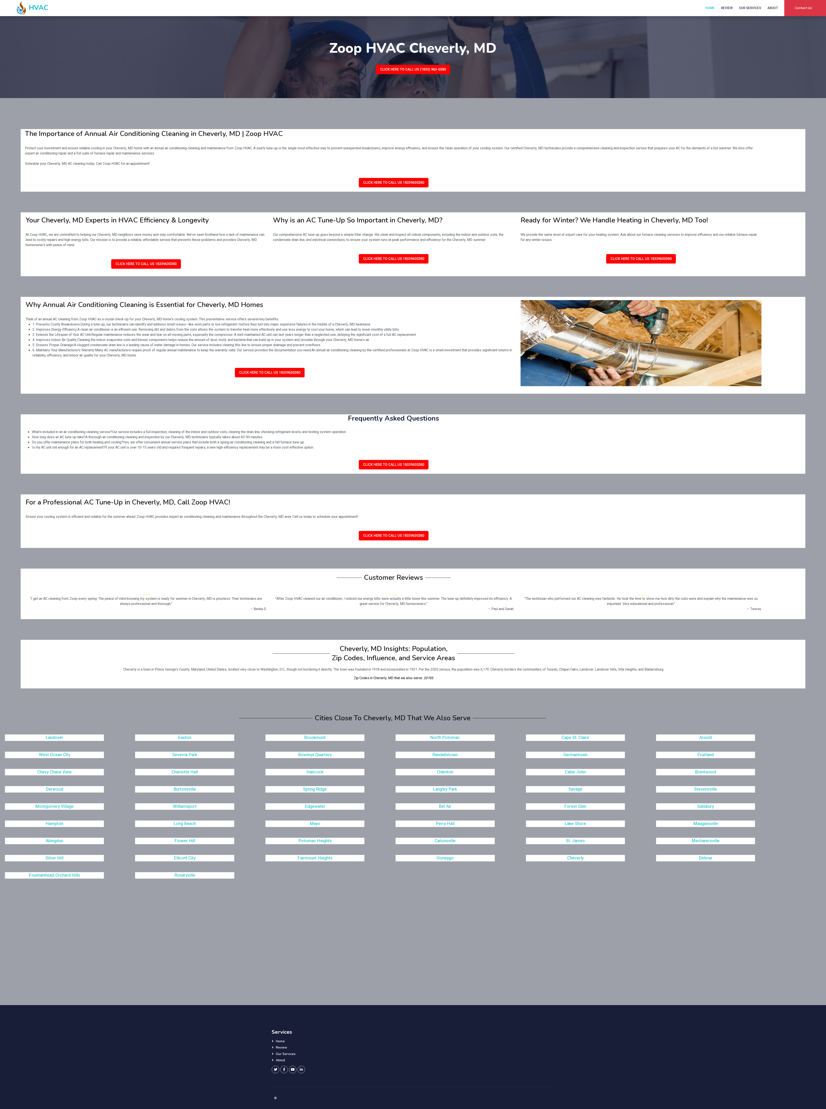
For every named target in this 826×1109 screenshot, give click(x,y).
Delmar (705, 858)
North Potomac (445, 737)
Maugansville (705, 824)
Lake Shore (575, 824)
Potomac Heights (315, 841)
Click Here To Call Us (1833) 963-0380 (413, 69)
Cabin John (575, 772)
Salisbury (705, 806)
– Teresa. (754, 609)
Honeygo (445, 858)
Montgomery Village (54, 806)
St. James (575, 841)
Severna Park (184, 755)
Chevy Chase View (54, 772)
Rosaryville (184, 875)
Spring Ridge (315, 789)
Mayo (315, 824)
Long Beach (185, 824)
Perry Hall (445, 824)
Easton (184, 737)
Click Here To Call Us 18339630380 (393, 182)
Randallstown (445, 755)
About (772, 8)
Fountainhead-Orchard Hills (54, 875)
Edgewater (315, 806)
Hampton (54, 824)
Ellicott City (185, 858)
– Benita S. (258, 609)
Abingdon (54, 841)
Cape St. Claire (575, 737)
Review (727, 8)
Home (710, 8)
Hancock (315, 772)
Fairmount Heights (314, 858)
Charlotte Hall (185, 772)
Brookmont (315, 737)
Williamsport (185, 806)
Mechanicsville (706, 841)
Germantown (575, 755)
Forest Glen (575, 806)
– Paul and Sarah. (501, 609)
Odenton (445, 772)
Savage (575, 789)
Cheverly (575, 858)
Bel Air (445, 806)
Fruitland (705, 755)
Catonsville (445, 841)
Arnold (705, 737)
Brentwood (705, 772)
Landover (54, 737)
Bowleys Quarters (315, 755)
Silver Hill (54, 858)
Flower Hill (184, 841)
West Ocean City (54, 755)
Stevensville (705, 789)
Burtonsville (185, 789)
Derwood (54, 789)
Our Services (750, 8)
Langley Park (445, 789)
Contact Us (803, 8)
